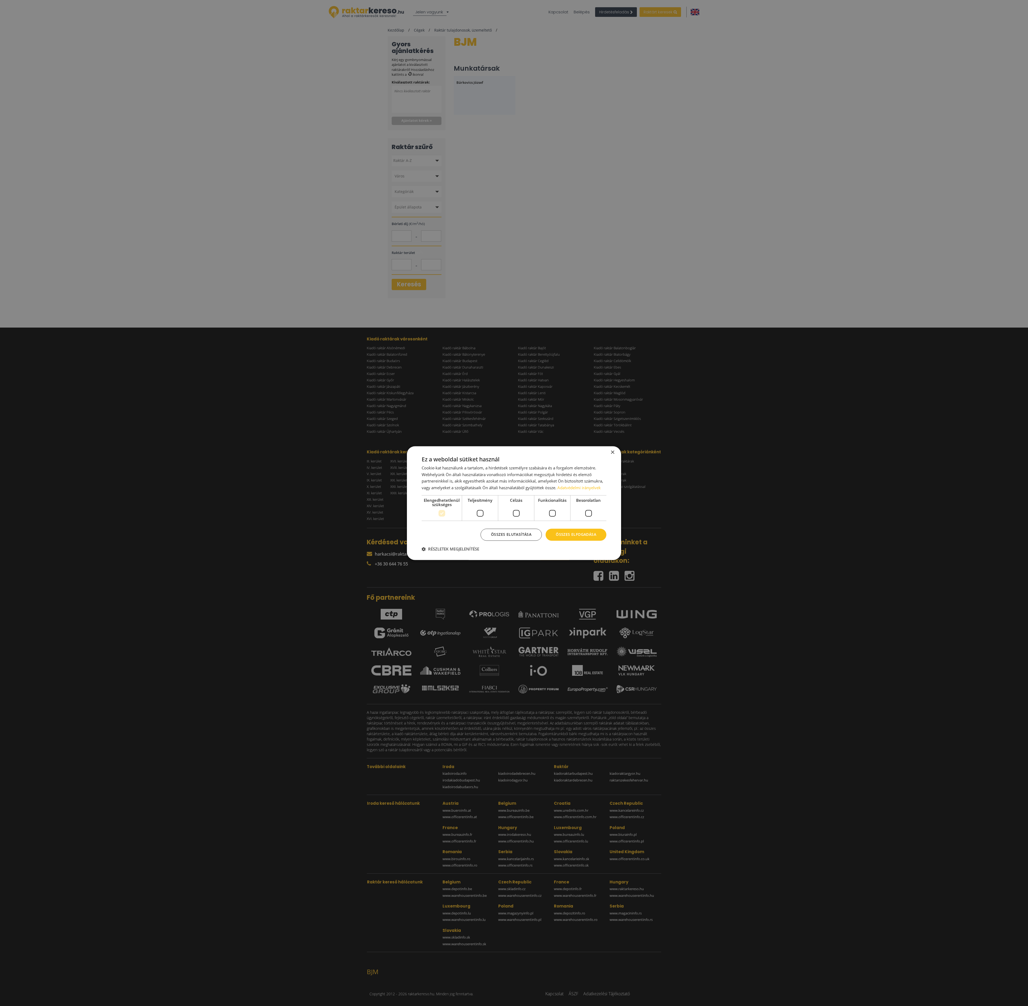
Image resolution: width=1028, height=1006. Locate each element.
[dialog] (514, 503)
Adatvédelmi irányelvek (579, 488)
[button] (450, 549)
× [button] (612, 452)
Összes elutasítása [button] (511, 534)
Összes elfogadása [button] (576, 534)
